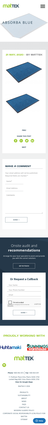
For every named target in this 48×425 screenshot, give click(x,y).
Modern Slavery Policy (24, 410)
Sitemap (24, 419)
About (24, 398)
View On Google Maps (24, 382)
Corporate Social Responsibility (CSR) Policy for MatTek (24, 414)
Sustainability (24, 395)
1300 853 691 (34, 373)
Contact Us (24, 407)
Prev (24, 130)
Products (24, 392)
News (24, 401)
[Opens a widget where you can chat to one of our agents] (39, 421)
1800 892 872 (18, 373)
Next (24, 147)
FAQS (24, 404)
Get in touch (24, 266)
